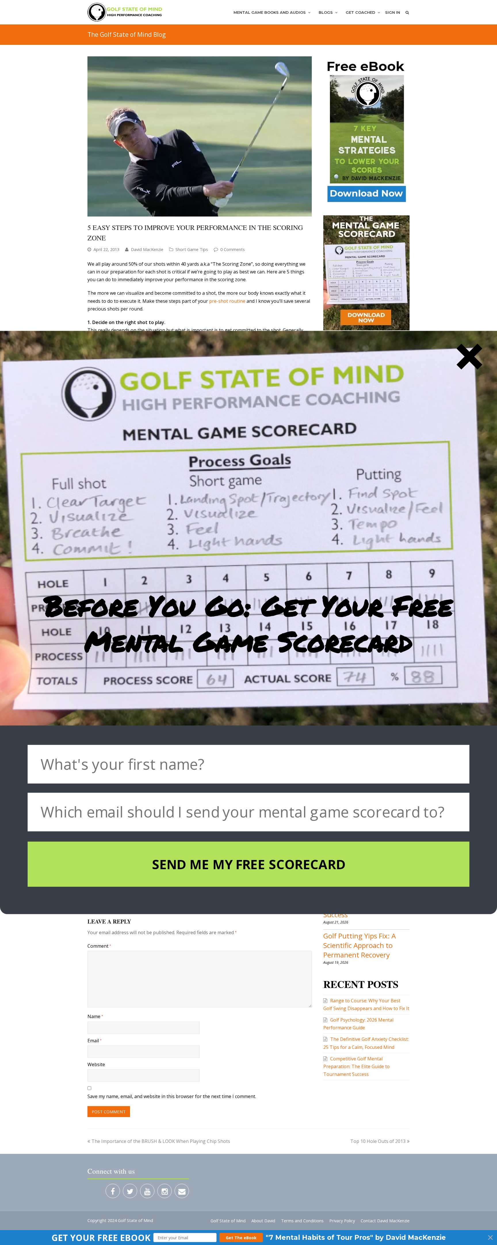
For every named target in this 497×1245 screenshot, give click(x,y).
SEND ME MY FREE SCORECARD (248, 864)
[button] (248, 623)
